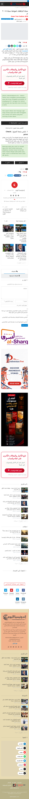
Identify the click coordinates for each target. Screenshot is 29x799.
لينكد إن (21, 744)
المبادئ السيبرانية (7, 785)
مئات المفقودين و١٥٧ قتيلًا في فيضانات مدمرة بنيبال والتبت (12, 509)
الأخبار (12, 19)
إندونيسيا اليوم (13, 796)
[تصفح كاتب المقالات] (14, 185)
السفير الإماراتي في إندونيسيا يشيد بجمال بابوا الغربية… (11, 720)
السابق (21, 163)
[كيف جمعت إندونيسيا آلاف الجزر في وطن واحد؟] (24, 545)
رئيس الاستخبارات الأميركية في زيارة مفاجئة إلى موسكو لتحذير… (11, 502)
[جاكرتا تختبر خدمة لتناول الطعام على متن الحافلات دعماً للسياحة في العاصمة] (24, 701)
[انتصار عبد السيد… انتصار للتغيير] (24, 552)
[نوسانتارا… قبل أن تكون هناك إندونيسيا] (24, 539)
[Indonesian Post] (19, 785)
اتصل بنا (14, 783)
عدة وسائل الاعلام (14, 788)
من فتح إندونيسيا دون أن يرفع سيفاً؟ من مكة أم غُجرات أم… (11, 531)
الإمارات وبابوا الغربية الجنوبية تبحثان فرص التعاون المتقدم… (11, 727)
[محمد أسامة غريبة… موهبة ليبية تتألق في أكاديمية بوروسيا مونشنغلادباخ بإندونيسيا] (20, 228)
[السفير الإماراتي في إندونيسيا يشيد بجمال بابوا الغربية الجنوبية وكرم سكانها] (24, 721)
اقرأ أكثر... (14, 643)
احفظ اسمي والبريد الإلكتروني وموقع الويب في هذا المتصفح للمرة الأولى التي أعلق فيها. (14, 311)
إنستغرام (21, 764)
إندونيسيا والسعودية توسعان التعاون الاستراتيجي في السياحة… (11, 713)
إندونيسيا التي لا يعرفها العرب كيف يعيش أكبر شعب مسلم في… (11, 558)
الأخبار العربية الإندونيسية (6, 19)
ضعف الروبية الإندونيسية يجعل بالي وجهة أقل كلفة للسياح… (11, 707)
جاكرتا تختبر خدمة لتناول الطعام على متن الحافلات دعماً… (11, 700)
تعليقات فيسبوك (13, 276)
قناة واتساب (20, 756)
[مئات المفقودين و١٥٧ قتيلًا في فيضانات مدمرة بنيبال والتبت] (8, 248)
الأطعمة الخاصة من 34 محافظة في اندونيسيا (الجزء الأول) (8, 211)
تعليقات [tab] (13, 271)
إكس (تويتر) (20, 748)
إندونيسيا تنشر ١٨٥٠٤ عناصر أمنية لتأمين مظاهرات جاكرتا (12, 495)
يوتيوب (21, 752)
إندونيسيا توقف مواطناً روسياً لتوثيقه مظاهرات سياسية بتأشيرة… (11, 515)
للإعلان (9, 783)
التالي (8, 163)
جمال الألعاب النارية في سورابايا (21, 210)
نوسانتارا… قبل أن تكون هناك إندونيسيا (11, 537)
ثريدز (21, 769)
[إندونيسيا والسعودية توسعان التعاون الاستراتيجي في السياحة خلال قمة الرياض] (24, 714)
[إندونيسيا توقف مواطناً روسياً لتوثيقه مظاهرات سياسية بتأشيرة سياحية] (24, 516)
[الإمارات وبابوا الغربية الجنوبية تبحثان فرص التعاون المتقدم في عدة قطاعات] (24, 728)
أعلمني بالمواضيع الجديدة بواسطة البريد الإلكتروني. (14, 322)
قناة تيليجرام (20, 760)
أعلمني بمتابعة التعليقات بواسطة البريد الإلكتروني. (14, 317)
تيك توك (21, 773)
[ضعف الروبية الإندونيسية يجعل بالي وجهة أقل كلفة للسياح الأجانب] (24, 708)
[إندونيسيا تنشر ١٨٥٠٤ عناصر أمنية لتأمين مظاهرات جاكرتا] (8, 228)
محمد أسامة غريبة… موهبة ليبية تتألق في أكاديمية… (11, 489)
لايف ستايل (22, 169)
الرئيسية (19, 783)
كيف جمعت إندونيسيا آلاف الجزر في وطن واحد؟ (11, 544)
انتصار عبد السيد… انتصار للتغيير (12, 551)
